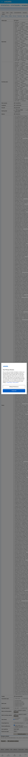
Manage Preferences (14, 386)
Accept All (14, 390)
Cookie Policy (9, 382)
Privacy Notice (16, 382)
